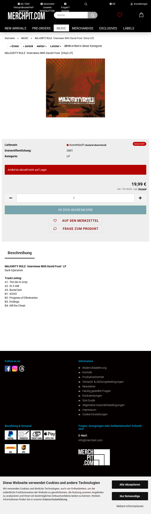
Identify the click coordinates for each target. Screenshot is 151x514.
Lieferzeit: (11, 144)
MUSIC (61, 28)
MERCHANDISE (82, 28)
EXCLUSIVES (108, 28)
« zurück (28, 46)
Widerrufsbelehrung (94, 367)
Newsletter (89, 386)
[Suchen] (86, 3)
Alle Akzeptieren (130, 484)
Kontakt (87, 372)
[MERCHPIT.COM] (26, 16)
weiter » (42, 46)
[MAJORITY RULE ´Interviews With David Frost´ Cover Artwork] (75, 87)
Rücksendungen (92, 395)
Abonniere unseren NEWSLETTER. (47, 5)
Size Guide (88, 400)
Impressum (89, 409)
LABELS (128, 28)
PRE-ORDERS (41, 28)
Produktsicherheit (93, 377)
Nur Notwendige (130, 496)
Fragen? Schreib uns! (65, 6)
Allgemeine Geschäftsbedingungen (103, 405)
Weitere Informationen (130, 506)
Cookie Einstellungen (95, 414)
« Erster (14, 46)
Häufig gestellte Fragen (96, 391)
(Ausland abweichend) (95, 145)
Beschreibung (20, 252)
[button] (11, 198)
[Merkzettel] (120, 15)
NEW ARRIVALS (15, 28)
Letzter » (55, 46)
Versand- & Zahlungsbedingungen (103, 381)
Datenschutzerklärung (54, 499)
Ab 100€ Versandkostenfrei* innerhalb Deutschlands (24, 5)
